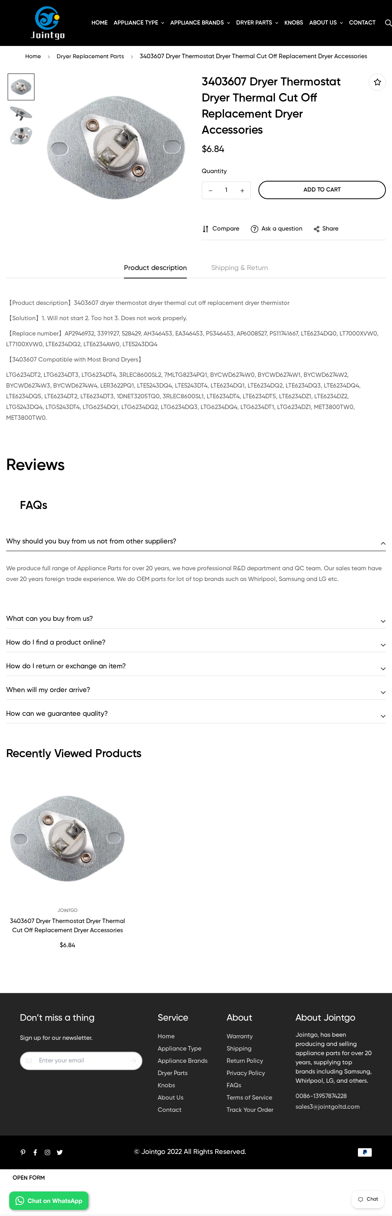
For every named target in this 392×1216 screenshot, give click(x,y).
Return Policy (245, 1061)
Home (99, 23)
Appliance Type (136, 23)
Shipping (239, 1049)
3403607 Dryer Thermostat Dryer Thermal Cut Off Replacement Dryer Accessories (67, 926)
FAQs (234, 1086)
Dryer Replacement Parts (90, 56)
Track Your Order (250, 1110)
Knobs (293, 23)
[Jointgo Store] (48, 23)
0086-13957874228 (321, 1096)
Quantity (214, 172)
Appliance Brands (197, 23)
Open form (29, 1178)
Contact (362, 23)
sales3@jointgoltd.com (328, 1107)
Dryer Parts (254, 23)
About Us (323, 23)
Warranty (240, 1037)
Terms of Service (249, 1098)
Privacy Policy (246, 1073)
